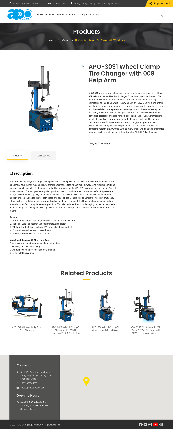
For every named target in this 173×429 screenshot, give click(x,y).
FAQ (82, 15)
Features (17, 155)
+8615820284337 (56, 3)
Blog (89, 15)
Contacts (99, 15)
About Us (50, 15)
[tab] (17, 155)
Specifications (43, 155)
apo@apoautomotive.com (32, 387)
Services (74, 15)
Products (62, 15)
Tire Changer (64, 40)
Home (40, 15)
